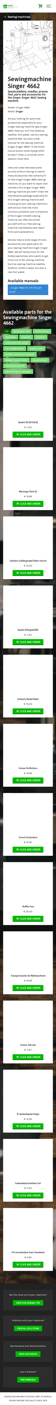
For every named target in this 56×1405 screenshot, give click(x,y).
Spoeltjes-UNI (22, 331)
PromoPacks (42, 331)
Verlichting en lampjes (18, 371)
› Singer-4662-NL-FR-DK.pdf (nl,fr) (25, 289)
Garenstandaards (14, 365)
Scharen (40, 337)
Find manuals (28, 1379)
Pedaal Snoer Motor (16, 360)
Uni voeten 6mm (14, 348)
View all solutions (28, 1328)
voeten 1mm (36, 348)
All (6, 331)
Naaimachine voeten (16, 342)
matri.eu (47, 1396)
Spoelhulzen (40, 360)
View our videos (28, 1354)
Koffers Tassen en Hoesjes (19, 354)
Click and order (29, 434)
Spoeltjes (10, 337)
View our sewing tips (28, 1303)
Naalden (26, 337)
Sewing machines (18, 17)
